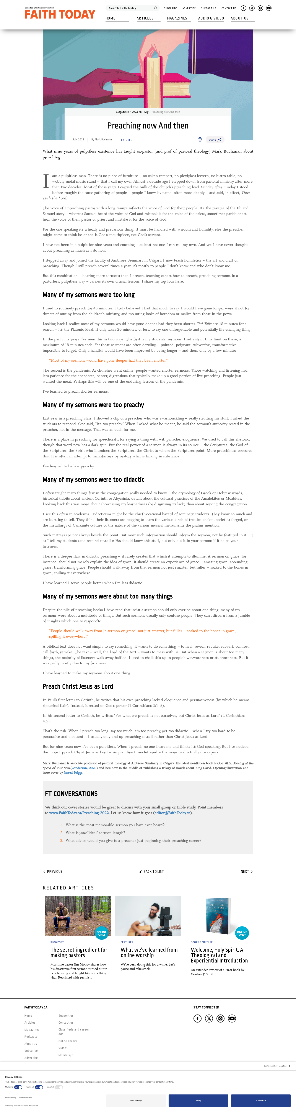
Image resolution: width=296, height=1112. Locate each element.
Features (126, 139)
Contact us (66, 1022)
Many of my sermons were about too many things (108, 596)
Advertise (189, 8)
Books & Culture (202, 942)
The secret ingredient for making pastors (78, 952)
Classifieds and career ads (74, 1032)
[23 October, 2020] (78, 916)
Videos (63, 1048)
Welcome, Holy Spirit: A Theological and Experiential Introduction (219, 955)
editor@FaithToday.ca (172, 812)
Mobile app (66, 1055)
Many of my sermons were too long (89, 294)
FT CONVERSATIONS (71, 793)
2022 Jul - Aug (140, 112)
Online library (68, 1041)
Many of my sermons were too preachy (93, 404)
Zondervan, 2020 (84, 768)
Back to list (153, 872)
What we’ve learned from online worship (149, 952)
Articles (145, 18)
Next (245, 872)
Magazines (177, 18)
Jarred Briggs (73, 772)
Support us (66, 1015)
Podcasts (30, 1036)
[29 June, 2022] (218, 916)
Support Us (208, 8)
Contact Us (228, 8)
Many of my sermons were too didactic (94, 479)
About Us (240, 18)
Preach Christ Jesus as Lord (78, 686)
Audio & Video (211, 18)
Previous (54, 872)
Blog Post (57, 942)
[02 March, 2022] (148, 916)
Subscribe (170, 8)
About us (30, 1043)
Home (111, 18)
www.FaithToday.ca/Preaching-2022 (79, 812)
